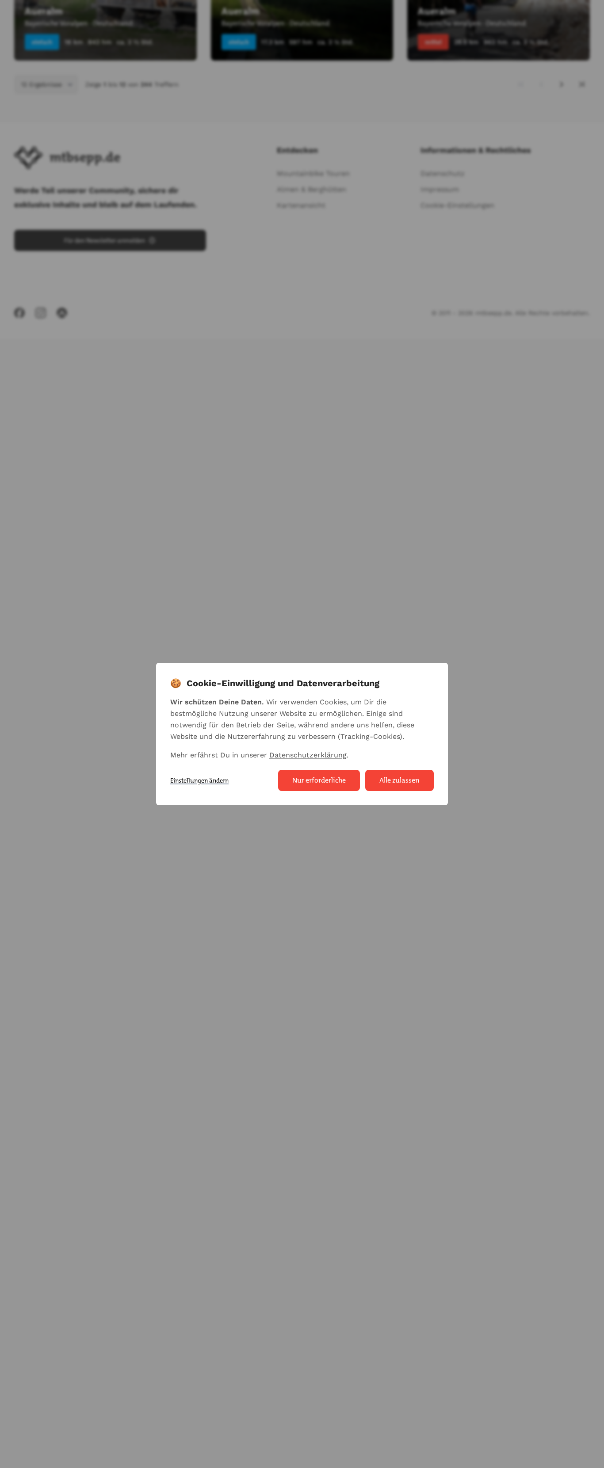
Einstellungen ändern (199, 780)
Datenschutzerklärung (308, 755)
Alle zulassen (399, 780)
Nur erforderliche (319, 780)
